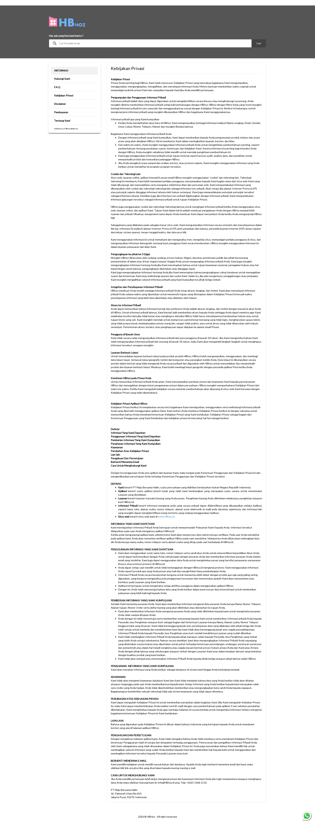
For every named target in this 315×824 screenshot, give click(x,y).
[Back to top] (306, 801)
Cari (258, 43)
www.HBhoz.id (166, 516)
